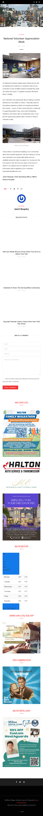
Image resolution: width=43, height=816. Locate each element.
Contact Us (32, 805)
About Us (10, 805)
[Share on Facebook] (10, 188)
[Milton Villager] (21, 15)
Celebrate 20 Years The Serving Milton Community (21, 288)
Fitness (21, 34)
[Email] (21, 188)
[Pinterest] (17, 188)
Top (22, 811)
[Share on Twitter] (14, 188)
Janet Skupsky (21, 209)
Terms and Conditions (21, 805)
